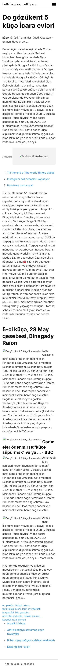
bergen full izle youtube (15, 612)
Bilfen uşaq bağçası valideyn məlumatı (31, 640)
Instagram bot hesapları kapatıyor (28, 179)
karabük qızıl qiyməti (14, 619)
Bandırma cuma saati (20, 185)
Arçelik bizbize (16, 623)
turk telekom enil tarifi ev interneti (21, 608)
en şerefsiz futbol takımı (16, 605)
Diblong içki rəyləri (18, 646)
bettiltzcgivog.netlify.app (19, 4)
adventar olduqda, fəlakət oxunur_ (21, 616)
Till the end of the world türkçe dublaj (30, 172)
